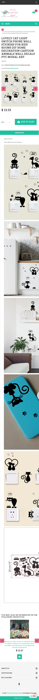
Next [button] (35, 89)
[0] (33, 13)
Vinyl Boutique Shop (14, 693)
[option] (19, 89)
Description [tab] (19, 133)
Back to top (18, 698)
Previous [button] (3, 89)
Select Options (19, 656)
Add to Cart (27, 121)
